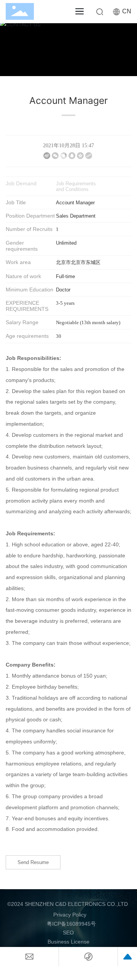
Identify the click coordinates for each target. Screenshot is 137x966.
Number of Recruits (29, 229)
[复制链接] (88, 155)
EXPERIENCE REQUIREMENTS (27, 306)
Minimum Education (29, 289)
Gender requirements (22, 246)
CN (126, 11)
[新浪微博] (46, 155)
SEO (68, 932)
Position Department (30, 216)
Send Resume (33, 862)
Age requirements (27, 336)
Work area (18, 262)
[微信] (55, 155)
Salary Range (22, 322)
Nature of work (23, 276)
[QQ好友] (71, 155)
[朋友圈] (63, 155)
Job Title (16, 202)
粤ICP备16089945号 (71, 924)
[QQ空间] (80, 155)
